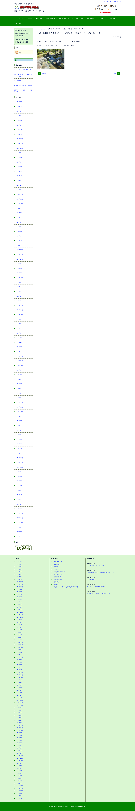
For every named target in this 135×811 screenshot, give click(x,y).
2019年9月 (19, 416)
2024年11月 (20, 199)
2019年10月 (20, 411)
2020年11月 (20, 361)
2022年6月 (19, 282)
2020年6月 (19, 384)
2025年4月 (19, 176)
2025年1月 (19, 190)
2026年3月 (19, 125)
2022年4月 (19, 287)
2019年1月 (19, 453)
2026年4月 (19, 120)
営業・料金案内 (50, 18)
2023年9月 (19, 263)
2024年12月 (20, 194)
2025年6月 (19, 166)
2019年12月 (20, 402)
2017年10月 (20, 522)
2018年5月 (19, 490)
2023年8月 (19, 268)
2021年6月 (19, 333)
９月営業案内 (17, 80)
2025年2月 (19, 185)
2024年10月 (20, 203)
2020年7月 (19, 379)
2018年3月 (19, 499)
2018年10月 (20, 467)
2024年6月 (19, 222)
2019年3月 (19, 444)
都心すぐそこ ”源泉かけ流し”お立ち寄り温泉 (66, 587)
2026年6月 (19, 111)
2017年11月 (20, 518)
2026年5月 (19, 116)
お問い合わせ (113, 18)
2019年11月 (20, 407)
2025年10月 (20, 148)
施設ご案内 (39, 18)
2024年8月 (19, 213)
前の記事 (44, 73)
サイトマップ (101, 18)
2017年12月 (20, 513)
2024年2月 (19, 240)
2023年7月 (19, 273)
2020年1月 (19, 397)
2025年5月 (19, 171)
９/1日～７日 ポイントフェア (22, 69)
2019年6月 (19, 430)
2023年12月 (20, 250)
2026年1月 (19, 134)
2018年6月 (19, 485)
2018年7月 (19, 481)
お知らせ (29, 18)
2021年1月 (19, 351)
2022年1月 (19, 300)
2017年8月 (19, 532)
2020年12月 (20, 356)
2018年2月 (19, 504)
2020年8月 (19, 374)
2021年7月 (19, 328)
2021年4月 (19, 342)
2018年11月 (20, 462)
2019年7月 (19, 425)
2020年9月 (19, 370)
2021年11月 (20, 310)
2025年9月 (19, 153)
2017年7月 (19, 536)
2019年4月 (19, 439)
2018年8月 (19, 476)
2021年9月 (19, 319)
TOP (38, 28)
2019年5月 (19, 434)
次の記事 (113, 73)
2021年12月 (20, 305)
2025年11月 (20, 143)
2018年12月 (20, 458)
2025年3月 (19, 180)
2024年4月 (19, 231)
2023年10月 (20, 259)
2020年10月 (20, 365)
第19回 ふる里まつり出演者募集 (23, 85)
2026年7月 (19, 106)
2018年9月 (19, 471)
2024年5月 (19, 226)
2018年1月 (19, 508)
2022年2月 (19, 296)
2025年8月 (19, 157)
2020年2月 (19, 393)
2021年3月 (19, 347)
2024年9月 (19, 208)
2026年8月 (19, 102)
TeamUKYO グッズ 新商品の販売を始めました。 (101, 572)
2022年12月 (20, 277)
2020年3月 (19, 388)
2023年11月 (20, 254)
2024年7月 (19, 217)
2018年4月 (19, 495)
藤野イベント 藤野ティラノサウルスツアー (99, 593)
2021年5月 (19, 337)
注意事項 (18, 23)
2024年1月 (19, 245)
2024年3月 (19, 236)
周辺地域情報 (90, 18)
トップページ (19, 18)
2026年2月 (19, 129)
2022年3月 (19, 291)
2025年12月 (20, 139)
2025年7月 (19, 162)
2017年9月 (19, 527)
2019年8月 (19, 421)
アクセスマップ (79, 18)
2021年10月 (20, 314)
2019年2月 (19, 448)
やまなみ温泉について (65, 18)
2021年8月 (19, 324)
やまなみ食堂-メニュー (60, 574)
